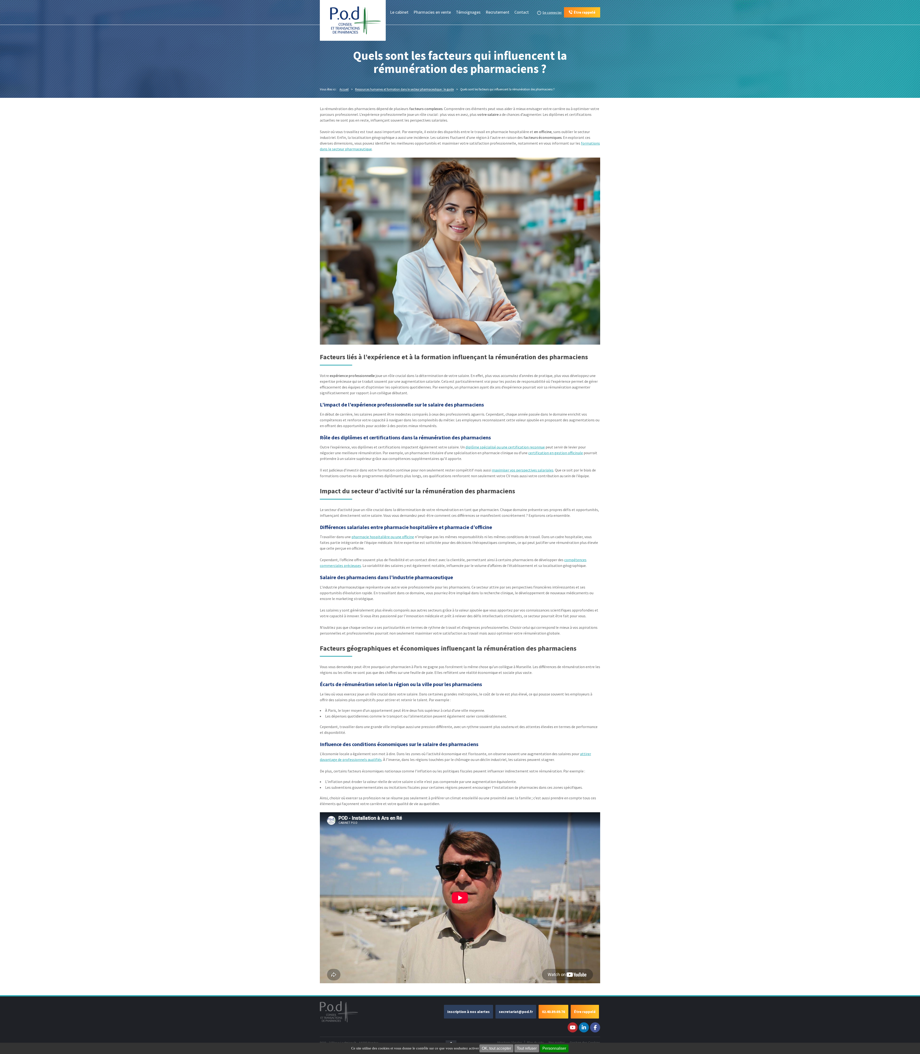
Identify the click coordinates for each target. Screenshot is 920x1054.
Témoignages (468, 12)
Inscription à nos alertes (468, 1011)
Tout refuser (527, 1048)
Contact (521, 12)
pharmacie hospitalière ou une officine (382, 536)
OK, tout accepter (496, 1048)
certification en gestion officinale (555, 452)
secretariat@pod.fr (516, 1011)
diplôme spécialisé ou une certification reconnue (505, 447)
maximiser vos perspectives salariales (522, 470)
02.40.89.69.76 (553, 1011)
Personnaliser (554, 1048)
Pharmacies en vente (432, 12)
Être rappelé (585, 1011)
